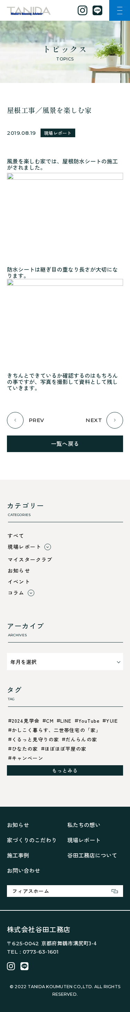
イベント (19, 581)
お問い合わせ (23, 870)
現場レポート (58, 133)
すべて (16, 535)
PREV (36, 420)
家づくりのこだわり (32, 840)
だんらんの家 (81, 739)
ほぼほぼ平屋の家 (66, 748)
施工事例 (18, 855)
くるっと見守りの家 (35, 739)
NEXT (94, 420)
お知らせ (19, 570)
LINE (65, 720)
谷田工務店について (92, 855)
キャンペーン (27, 758)
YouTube (89, 720)
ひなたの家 (25, 748)
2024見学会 (26, 720)
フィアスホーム (30, 890)
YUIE (112, 720)
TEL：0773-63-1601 (33, 951)
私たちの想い (84, 824)
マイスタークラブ (30, 559)
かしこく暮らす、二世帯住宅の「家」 (56, 730)
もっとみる (65, 770)
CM (50, 720)
